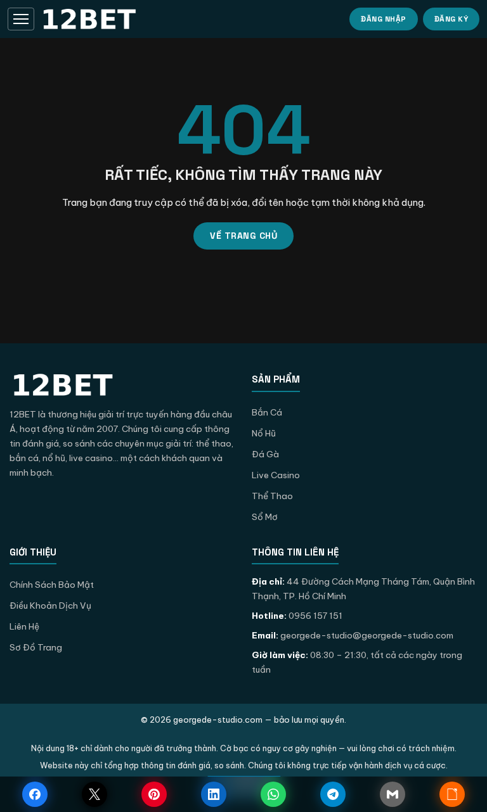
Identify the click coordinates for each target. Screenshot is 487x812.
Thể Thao (272, 496)
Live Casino (276, 475)
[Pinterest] (154, 794)
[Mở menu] (21, 19)
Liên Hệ (24, 626)
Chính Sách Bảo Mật (52, 584)
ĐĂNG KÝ (451, 19)
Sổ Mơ (265, 517)
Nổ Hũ (264, 433)
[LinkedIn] (213, 794)
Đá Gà (265, 454)
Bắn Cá (267, 412)
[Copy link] (452, 794)
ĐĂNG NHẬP (383, 19)
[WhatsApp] (273, 794)
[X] (94, 794)
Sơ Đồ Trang (36, 647)
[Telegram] (333, 794)
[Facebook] (35, 794)
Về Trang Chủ (243, 235)
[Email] (392, 794)
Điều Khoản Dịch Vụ (50, 605)
